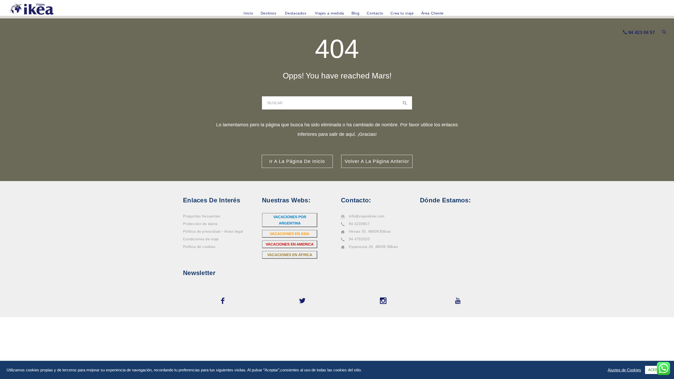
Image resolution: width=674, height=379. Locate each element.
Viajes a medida (329, 13)
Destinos (268, 13)
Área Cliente (432, 13)
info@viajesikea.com (366, 216)
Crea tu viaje (402, 13)
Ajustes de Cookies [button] (624, 370)
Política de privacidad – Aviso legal (213, 231)
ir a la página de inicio (297, 161)
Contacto (375, 13)
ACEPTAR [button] (656, 370)
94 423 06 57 (641, 32)
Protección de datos (200, 224)
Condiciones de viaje (201, 239)
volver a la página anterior (377, 161)
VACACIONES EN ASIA (289, 234)
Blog (355, 13)
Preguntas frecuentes (201, 216)
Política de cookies (199, 247)
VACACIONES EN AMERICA (290, 244)
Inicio (248, 13)
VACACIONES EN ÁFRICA (289, 255)
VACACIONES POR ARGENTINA (289, 220)
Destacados (295, 13)
